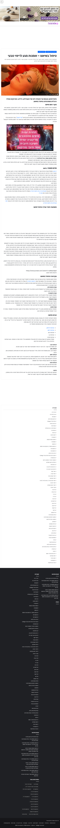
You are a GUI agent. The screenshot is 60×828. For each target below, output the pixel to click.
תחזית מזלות (24, 814)
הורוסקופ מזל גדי (35, 796)
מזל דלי (54, 496)
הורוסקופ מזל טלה (34, 799)
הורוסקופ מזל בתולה (34, 794)
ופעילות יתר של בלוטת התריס (38, 191)
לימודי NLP (53, 471)
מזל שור (54, 510)
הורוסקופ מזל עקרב (34, 806)
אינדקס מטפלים (7, 823)
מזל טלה (54, 498)
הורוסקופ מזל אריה (34, 791)
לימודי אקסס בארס (52, 476)
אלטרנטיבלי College (51, 421)
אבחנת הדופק (50, 328)
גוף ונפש (54, 432)
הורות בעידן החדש (52, 453)
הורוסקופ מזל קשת (34, 809)
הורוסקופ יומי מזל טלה (27, 789)
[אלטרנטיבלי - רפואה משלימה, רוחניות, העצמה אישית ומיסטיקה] (52, 23)
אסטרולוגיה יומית (28, 784)
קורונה (54, 539)
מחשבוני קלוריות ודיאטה (51, 519)
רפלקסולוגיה (53, 560)
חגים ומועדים (53, 457)
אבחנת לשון (51, 330)
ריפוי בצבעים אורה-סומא (51, 553)
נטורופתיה (47, 823)
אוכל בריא (54, 412)
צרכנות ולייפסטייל (52, 535)
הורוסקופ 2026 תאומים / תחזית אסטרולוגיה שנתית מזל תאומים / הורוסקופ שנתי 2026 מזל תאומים (49, 591)
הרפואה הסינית (31, 281)
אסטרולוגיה (53, 425)
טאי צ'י (41, 193)
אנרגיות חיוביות (53, 423)
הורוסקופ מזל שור (25, 809)
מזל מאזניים (53, 501)
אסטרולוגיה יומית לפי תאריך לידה (31, 786)
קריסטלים (54, 549)
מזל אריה (54, 489)
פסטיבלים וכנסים (52, 528)
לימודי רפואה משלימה (51, 485)
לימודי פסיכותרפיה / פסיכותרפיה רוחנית (48, 480)
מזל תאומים (53, 512)
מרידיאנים (19, 117)
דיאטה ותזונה (53, 435)
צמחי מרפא (53, 533)
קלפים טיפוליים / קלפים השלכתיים (49, 546)
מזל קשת (54, 507)
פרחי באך (54, 530)
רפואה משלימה (41, 51)
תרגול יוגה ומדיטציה (52, 562)
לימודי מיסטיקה (53, 478)
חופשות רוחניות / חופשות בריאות (49, 460)
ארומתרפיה (53, 430)
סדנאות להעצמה (52, 526)
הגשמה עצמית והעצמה (51, 439)
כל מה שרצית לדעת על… (51, 466)
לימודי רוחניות (53, 482)
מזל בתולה (54, 492)
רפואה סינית (53, 558)
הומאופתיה (54, 441)
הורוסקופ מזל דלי (26, 796)
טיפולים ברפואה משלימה (51, 51)
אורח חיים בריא (53, 414)
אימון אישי (54, 416)
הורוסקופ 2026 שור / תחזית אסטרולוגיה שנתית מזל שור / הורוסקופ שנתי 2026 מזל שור (50, 586)
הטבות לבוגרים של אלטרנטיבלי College (48, 455)
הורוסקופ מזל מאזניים (34, 801)
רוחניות (54, 551)
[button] (2, 2)
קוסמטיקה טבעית (52, 537)
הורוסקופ (54, 444)
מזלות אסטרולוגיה (52, 514)
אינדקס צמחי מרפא (52, 419)
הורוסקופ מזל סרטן (34, 804)
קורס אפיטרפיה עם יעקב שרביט (52, 578)
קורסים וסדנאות (52, 542)
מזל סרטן (54, 503)
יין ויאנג (55, 171)
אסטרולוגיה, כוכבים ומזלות (50, 428)
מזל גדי (54, 494)
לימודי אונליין (53, 473)
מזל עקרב (54, 505)
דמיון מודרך (53, 437)
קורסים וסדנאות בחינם (51, 544)
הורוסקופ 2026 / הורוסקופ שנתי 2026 (48, 446)
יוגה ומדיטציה (53, 464)
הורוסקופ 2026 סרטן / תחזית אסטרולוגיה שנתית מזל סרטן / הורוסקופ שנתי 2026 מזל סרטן (49, 597)
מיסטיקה (54, 521)
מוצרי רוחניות (53, 487)
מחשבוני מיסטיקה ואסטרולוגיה (50, 517)
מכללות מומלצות (52, 523)
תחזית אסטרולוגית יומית (33, 814)
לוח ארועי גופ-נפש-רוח (51, 469)
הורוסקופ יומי (53, 448)
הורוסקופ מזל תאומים (34, 811)
